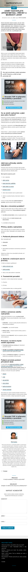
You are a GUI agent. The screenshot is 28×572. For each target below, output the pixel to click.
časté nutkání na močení (8, 186)
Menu (14, 8)
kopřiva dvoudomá (7, 386)
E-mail (3, 521)
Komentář (4, 499)
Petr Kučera (22, 17)
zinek (4, 377)
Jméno (3, 516)
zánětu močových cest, (8, 266)
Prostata (5, 471)
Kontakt (3, 561)
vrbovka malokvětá (7, 389)
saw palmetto (6, 380)
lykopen (4, 374)
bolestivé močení (6, 189)
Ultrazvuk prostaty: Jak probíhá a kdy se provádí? (13, 545)
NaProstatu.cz (14, 3)
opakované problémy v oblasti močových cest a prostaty (12, 365)
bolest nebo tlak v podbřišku (9, 183)
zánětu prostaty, (6, 269)
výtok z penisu (6, 180)
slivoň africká (6, 383)
